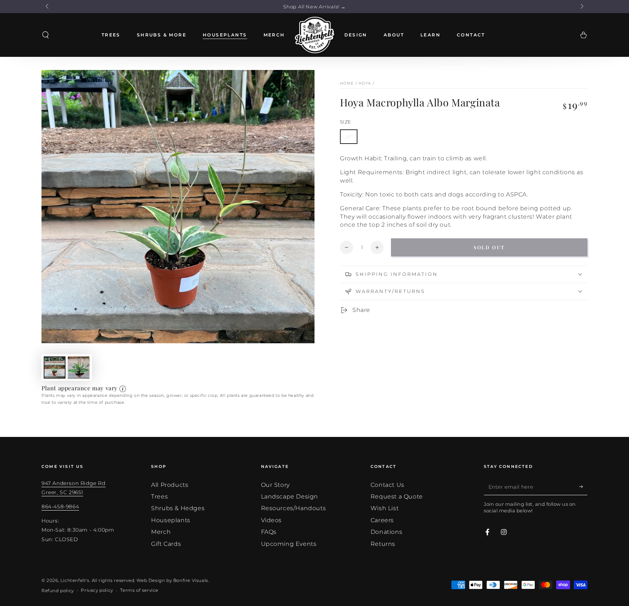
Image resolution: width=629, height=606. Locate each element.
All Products (169, 484)
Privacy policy (97, 590)
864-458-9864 (60, 506)
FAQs (269, 531)
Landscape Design (290, 496)
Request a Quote (397, 496)
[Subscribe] (583, 487)
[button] (45, 35)
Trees (159, 496)
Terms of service (139, 590)
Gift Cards (166, 543)
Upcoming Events (289, 543)
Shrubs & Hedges (178, 508)
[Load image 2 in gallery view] (79, 367)
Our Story (275, 484)
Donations (386, 531)
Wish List (385, 508)
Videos (271, 520)
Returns (383, 543)
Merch (161, 531)
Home (347, 83)
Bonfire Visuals (190, 580)
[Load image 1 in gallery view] (55, 367)
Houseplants (170, 520)
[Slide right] (581, 6)
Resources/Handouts (293, 508)
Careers (382, 520)
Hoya (365, 83)
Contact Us (387, 484)
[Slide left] (47, 6)
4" (349, 136)
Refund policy (57, 590)
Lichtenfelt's (75, 580)
